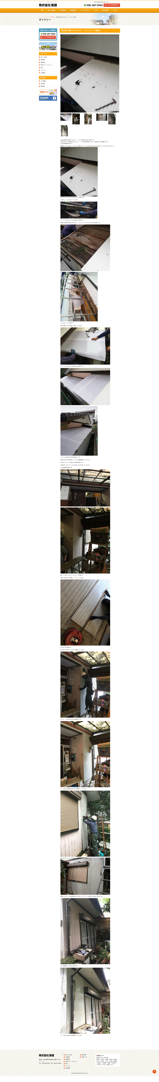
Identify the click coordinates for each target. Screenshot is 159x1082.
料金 (42, 67)
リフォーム (43, 70)
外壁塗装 (43, 59)
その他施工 (43, 81)
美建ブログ (84, 1057)
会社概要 (43, 72)
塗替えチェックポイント (47, 65)
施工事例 (84, 1054)
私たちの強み (44, 57)
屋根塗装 (43, 62)
